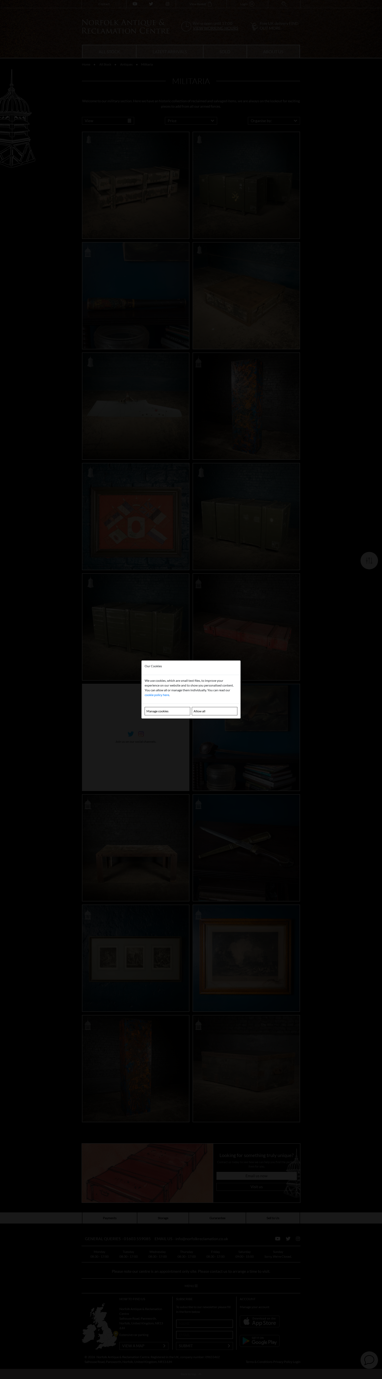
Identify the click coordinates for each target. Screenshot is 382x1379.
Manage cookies (157, 711)
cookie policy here (157, 695)
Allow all (199, 711)
